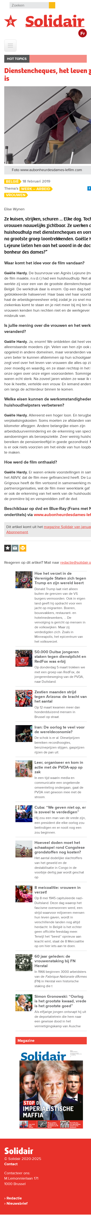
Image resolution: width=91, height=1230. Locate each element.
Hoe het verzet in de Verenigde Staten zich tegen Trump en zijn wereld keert (60, 578)
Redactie (14, 1198)
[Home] (22, 1153)
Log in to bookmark (7, 548)
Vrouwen (15, 195)
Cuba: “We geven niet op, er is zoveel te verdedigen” (60, 810)
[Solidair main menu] (10, 45)
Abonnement (17, 532)
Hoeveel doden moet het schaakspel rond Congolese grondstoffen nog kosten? (59, 847)
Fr (82, 33)
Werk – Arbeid (35, 189)
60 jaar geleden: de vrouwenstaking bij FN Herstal (55, 961)
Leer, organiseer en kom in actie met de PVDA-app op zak (58, 767)
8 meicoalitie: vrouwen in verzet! (57, 890)
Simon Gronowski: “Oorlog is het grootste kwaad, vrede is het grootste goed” (60, 1001)
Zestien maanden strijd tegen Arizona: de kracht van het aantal (60, 697)
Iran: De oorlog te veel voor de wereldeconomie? (59, 729)
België (12, 181)
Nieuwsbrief (17, 1203)
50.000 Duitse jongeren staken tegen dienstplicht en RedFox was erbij (60, 657)
